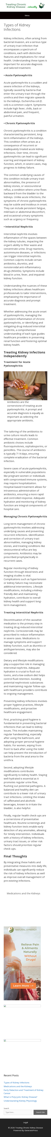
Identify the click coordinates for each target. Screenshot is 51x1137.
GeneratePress (31, 1130)
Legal (25, 1122)
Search (6, 1108)
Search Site (40, 1112)
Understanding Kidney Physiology (20, 1100)
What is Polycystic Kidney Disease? (20, 1097)
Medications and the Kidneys (23, 893)
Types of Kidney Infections (16, 1082)
